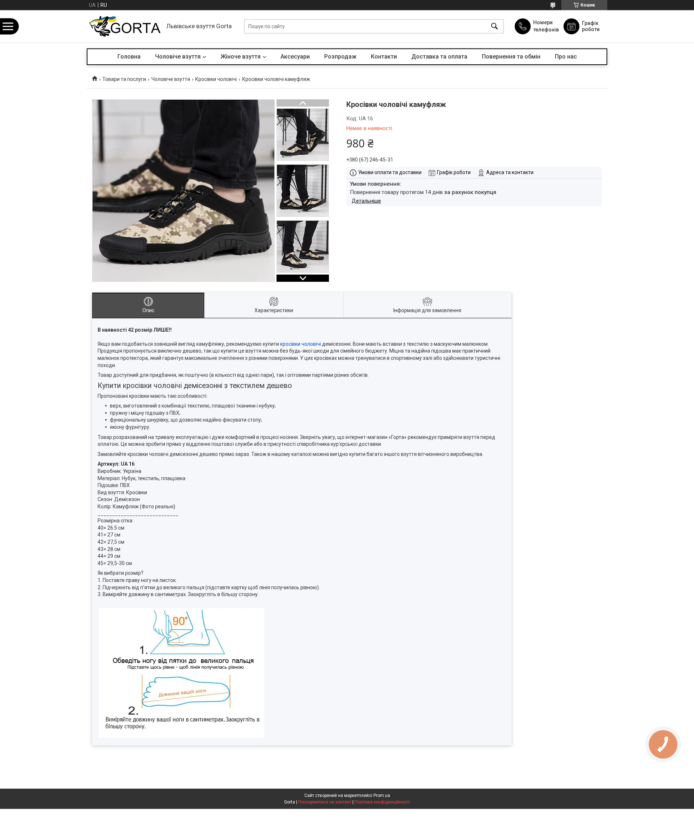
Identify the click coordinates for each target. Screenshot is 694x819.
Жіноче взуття (240, 56)
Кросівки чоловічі (216, 79)
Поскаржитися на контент (324, 802)
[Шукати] (494, 26)
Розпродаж (340, 56)
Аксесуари (295, 56)
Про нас (566, 56)
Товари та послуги (124, 79)
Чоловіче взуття (178, 56)
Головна (129, 56)
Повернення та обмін (511, 56)
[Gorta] (125, 26)
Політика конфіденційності (382, 802)
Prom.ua (381, 795)
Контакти (384, 56)
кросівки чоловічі (300, 344)
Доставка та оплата (439, 56)
